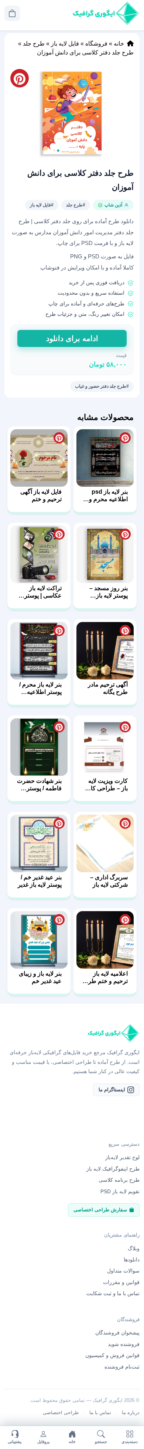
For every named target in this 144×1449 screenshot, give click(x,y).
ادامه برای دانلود (72, 338)
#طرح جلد (75, 205)
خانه (119, 43)
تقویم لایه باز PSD (120, 1191)
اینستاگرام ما (112, 1089)
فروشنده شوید (124, 1344)
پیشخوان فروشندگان (117, 1333)
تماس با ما (100, 1412)
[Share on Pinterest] (125, 437)
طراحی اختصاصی (61, 1412)
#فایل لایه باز (42, 205)
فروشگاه (96, 43)
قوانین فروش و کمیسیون (112, 1355)
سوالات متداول (123, 1271)
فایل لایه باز (65, 43)
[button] (72, 113)
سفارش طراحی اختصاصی (100, 1210)
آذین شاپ (113, 205)
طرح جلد (34, 43)
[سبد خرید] (12, 13)
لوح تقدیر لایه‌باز (122, 1157)
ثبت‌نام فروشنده (122, 1367)
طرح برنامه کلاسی (119, 1180)
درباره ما (131, 1412)
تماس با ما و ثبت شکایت (113, 1293)
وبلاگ (134, 1248)
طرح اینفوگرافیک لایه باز (113, 1169)
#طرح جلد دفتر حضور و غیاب (102, 386)
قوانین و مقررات (121, 1282)
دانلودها (132, 1260)
